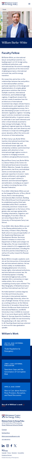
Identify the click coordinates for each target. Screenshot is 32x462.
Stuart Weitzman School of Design (12, 425)
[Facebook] (11, 445)
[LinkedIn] (3, 445)
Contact (4, 429)
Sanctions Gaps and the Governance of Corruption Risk (15, 372)
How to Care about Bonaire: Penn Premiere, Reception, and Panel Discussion (15, 393)
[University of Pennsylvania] (5, 450)
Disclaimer (14, 452)
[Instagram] (7, 445)
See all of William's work (12, 405)
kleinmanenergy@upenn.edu (11, 436)
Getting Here (6, 433)
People (4, 9)
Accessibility (21, 452)
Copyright (4, 452)
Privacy (9, 452)
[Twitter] (15, 445)
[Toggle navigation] (29, 3)
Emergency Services (7, 455)
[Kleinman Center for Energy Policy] (10, 3)
